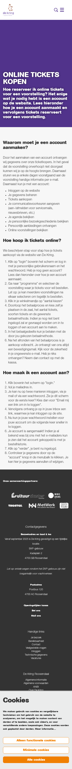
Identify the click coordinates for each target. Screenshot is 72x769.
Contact (36, 644)
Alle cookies (36, 760)
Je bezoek (36, 638)
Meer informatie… (45, 728)
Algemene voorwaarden (36, 683)
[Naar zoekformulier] (56, 10)
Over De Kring (36, 690)
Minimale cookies (36, 750)
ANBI (36, 687)
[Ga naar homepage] (8, 10)
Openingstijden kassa (36, 605)
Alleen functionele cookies (36, 740)
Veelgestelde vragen (36, 648)
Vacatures (36, 658)
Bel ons (36, 610)
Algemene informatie (36, 680)
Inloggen (36, 651)
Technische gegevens (36, 655)
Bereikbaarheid (36, 641)
